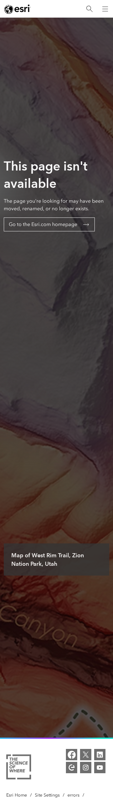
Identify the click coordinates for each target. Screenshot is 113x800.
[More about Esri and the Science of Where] (18, 768)
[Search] (89, 9)
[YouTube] (99, 767)
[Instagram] (85, 767)
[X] (85, 754)
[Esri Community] (71, 767)
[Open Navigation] (105, 9)
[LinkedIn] (99, 754)
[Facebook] (71, 754)
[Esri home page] (17, 9)
